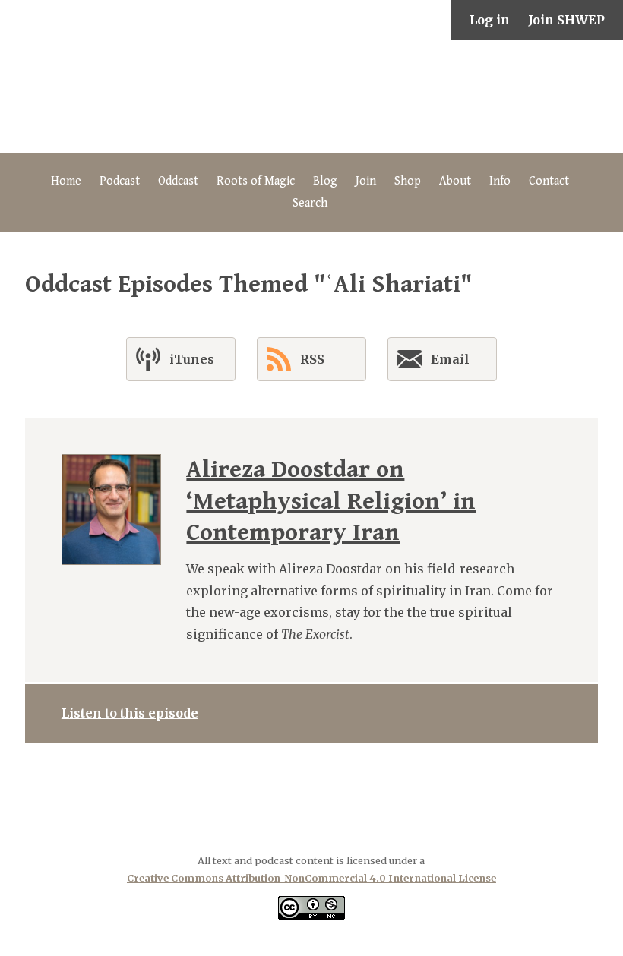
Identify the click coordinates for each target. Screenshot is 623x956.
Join (366, 181)
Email (450, 359)
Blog (325, 181)
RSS (312, 359)
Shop (407, 181)
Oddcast (178, 181)
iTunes (191, 359)
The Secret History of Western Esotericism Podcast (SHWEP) (311, 96)
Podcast (120, 181)
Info (500, 181)
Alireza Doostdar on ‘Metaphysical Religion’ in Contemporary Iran (331, 501)
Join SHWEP (566, 19)
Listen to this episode (130, 713)
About (455, 181)
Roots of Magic (256, 181)
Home (66, 181)
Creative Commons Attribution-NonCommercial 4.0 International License (311, 878)
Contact (549, 181)
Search (310, 203)
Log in (490, 19)
